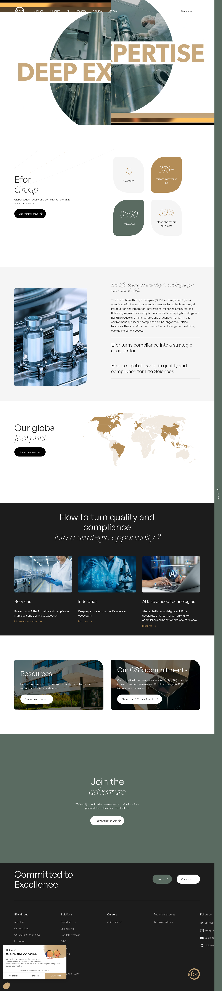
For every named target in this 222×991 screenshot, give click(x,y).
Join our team (114, 922)
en (160, 10)
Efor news (19, 941)
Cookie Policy (71, 973)
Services (38, 10)
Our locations (21, 928)
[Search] (171, 11)
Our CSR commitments (27, 934)
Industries (55, 10)
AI (68, 10)
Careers (113, 10)
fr (155, 10)
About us (19, 922)
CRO (63, 941)
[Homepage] (24, 11)
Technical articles (163, 922)
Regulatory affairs (70, 934)
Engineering (67, 928)
